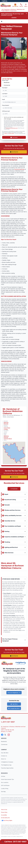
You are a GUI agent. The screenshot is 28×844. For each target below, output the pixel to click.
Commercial (7, 85)
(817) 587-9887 (9, 722)
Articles (3, 776)
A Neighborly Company (7, 762)
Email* (3, 99)
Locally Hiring (4, 788)
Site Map (3, 791)
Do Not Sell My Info (5, 817)
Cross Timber (7, 427)
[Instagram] (9, 735)
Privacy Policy (11, 133)
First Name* (4, 87)
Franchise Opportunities (7, 768)
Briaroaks (6, 423)
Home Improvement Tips (7, 779)
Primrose (6, 437)
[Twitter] (5, 735)
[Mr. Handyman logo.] (7, 663)
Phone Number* (5, 105)
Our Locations (4, 782)
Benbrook (6, 422)
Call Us (21, 6)
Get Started (15, 6)
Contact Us (4, 756)
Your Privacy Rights (7, 820)
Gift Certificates (5, 785)
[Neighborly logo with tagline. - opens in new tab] (21, 663)
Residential (6, 82)
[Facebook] (2, 735)
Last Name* (4, 93)
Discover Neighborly (13, 692)
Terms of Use (4, 809)
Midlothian (6, 436)
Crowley (6, 429)
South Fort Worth (8, 438)
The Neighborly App (6, 765)
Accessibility (4, 815)
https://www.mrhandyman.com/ (12, 128)
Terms (6, 133)
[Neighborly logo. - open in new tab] (4, 1)
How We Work (4, 752)
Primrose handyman (19, 169)
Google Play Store (15, 708)
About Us (3, 759)
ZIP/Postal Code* (6, 111)
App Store (15, 704)
